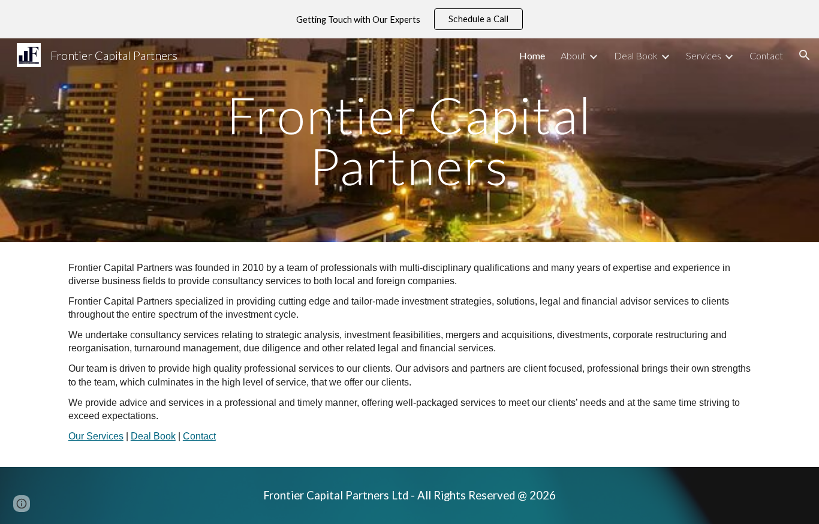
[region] (409, 19)
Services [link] (703, 55)
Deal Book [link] (636, 55)
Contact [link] (766, 55)
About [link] (573, 55)
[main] (409, 141)
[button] (804, 55)
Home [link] (532, 55)
